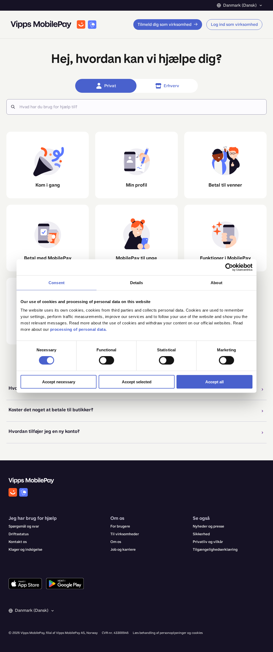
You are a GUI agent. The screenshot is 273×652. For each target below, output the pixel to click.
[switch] (106, 360)
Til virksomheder (124, 534)
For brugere (120, 526)
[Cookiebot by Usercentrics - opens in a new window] (229, 267)
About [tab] (216, 282)
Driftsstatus (19, 534)
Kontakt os (18, 541)
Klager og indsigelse (25, 549)
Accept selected (136, 381)
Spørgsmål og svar (24, 526)
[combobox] (140, 106)
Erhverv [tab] (171, 85)
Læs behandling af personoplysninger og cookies (168, 633)
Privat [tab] (110, 85)
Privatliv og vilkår (208, 541)
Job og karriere (123, 549)
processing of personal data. (78, 329)
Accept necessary (58, 381)
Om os (115, 541)
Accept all (214, 381)
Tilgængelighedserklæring (215, 549)
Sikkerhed (201, 534)
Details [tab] (136, 282)
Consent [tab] (57, 282)
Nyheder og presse (208, 526)
